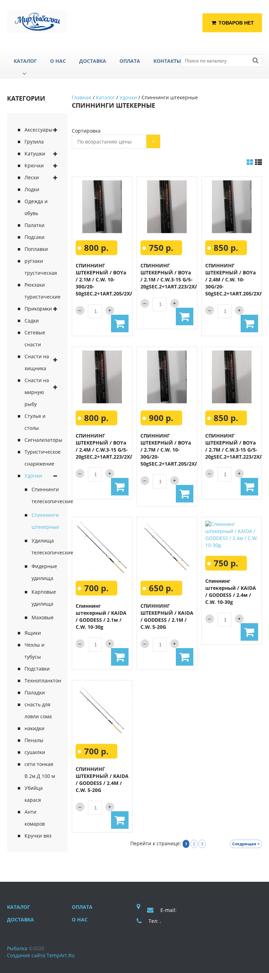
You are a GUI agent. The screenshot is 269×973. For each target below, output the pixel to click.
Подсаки (34, 237)
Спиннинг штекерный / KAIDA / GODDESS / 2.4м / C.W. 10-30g (230, 591)
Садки (32, 320)
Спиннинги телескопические (44, 495)
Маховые (43, 617)
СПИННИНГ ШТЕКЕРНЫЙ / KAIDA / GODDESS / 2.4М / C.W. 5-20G (102, 779)
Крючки (34, 165)
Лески (32, 177)
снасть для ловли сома (38, 710)
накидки (34, 728)
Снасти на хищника (37, 362)
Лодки (32, 189)
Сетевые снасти (35, 338)
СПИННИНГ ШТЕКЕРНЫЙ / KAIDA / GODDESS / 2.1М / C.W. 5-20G (166, 616)
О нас (80, 919)
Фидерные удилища (44, 572)
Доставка (20, 919)
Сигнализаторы (41, 439)
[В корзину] (120, 323)
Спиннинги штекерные (44, 521)
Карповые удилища (44, 597)
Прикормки (38, 308)
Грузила (34, 141)
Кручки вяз (38, 835)
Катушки (35, 153)
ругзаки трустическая (41, 267)
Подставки (37, 668)
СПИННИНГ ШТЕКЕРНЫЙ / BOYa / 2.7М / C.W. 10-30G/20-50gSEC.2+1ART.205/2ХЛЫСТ (174, 449)
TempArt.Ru (61, 955)
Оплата (82, 907)
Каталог (105, 97)
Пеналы (34, 740)
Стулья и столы (35, 422)
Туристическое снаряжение (41, 457)
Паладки (35, 692)
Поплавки (36, 249)
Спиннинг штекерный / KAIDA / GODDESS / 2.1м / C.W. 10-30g (101, 616)
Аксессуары (39, 129)
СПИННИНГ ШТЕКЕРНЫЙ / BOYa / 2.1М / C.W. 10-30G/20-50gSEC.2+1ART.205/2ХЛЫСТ (110, 279)
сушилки (35, 752)
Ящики (33, 632)
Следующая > (246, 843)
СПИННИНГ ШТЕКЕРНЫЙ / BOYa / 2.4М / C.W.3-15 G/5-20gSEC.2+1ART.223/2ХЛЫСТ (110, 446)
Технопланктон (41, 680)
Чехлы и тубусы (34, 650)
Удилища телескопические (44, 546)
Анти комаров (35, 817)
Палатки (34, 225)
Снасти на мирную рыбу (37, 392)
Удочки (33, 475)
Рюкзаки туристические (41, 290)
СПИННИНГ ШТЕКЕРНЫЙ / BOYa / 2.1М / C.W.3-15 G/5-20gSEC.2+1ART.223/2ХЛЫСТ (174, 276)
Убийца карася (34, 794)
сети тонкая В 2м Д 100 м (40, 770)
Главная (81, 97)
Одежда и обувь (36, 207)
